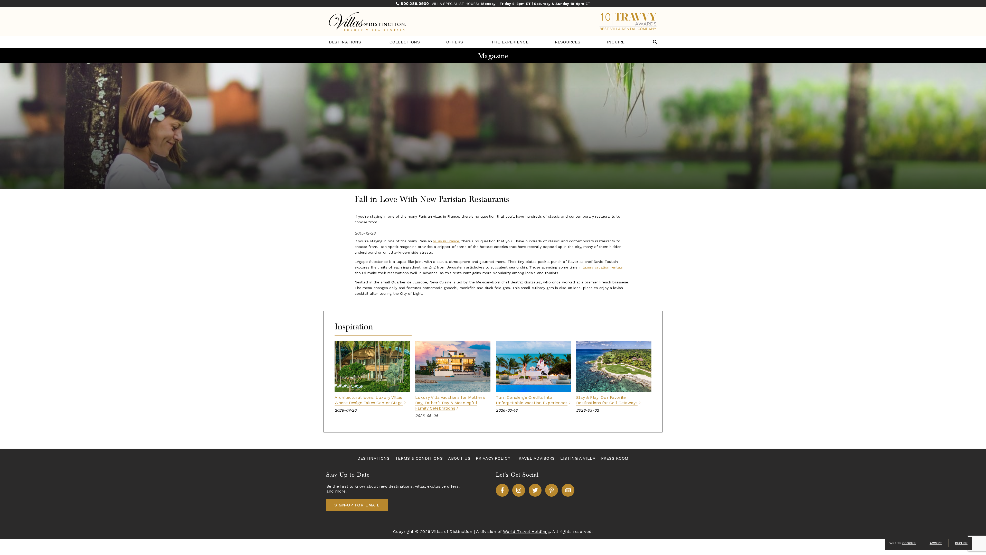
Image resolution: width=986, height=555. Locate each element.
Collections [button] (405, 42)
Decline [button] (961, 543)
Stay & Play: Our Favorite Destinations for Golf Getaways (607, 400)
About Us (459, 458)
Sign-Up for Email (357, 505)
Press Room (615, 458)
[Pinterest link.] (551, 490)
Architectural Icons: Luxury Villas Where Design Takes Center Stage (369, 400)
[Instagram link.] (518, 490)
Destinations (345, 42)
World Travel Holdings (526, 531)
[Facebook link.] (502, 490)
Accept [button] (936, 543)
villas (420, 486)
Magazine (493, 56)
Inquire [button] (616, 42)
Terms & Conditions (419, 458)
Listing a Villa (578, 458)
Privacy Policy (493, 458)
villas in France (446, 241)
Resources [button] (568, 42)
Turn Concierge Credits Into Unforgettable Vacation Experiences (531, 400)
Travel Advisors (535, 458)
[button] (655, 42)
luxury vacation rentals (603, 267)
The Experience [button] (509, 42)
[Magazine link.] (568, 490)
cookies (909, 543)
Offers (454, 42)
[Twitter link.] (535, 490)
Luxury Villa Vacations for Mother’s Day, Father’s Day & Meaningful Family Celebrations (450, 403)
